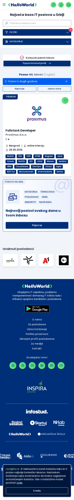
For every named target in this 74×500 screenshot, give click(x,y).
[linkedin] (41, 365)
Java (59, 156)
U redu (37, 490)
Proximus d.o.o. (16, 135)
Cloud (48, 166)
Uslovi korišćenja (37, 329)
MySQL (10, 156)
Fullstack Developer (21, 130)
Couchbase (22, 166)
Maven (50, 161)
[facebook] (12, 365)
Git (31, 161)
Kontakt (37, 348)
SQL (20, 156)
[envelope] (61, 365)
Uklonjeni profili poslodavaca (37, 339)
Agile (58, 166)
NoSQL (21, 161)
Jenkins (62, 161)
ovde (19, 482)
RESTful (11, 171)
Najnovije (19, 88)
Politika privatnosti (37, 334)
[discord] (51, 365)
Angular (49, 156)
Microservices (26, 171)
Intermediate (45, 171)
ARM (9, 166)
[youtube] (32, 365)
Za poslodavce (37, 324)
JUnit (40, 161)
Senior (60, 171)
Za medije (37, 343)
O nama (37, 319)
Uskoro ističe (54, 88)
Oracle (10, 161)
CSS (28, 156)
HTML (37, 156)
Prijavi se (37, 225)
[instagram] (22, 365)
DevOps (37, 166)
